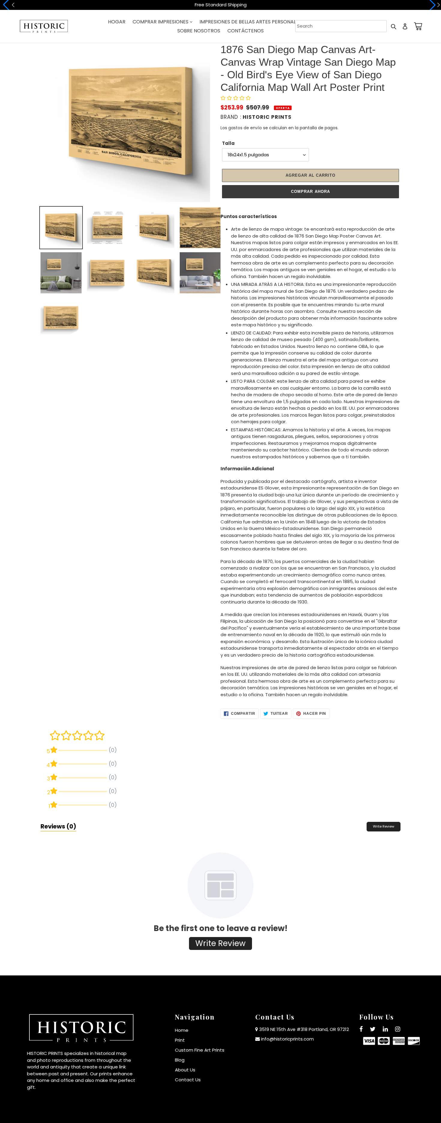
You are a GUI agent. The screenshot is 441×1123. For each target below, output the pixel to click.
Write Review (383, 826)
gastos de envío (245, 128)
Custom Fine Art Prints (199, 1050)
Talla (228, 143)
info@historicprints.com (287, 1039)
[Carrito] (417, 26)
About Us (185, 1070)
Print (180, 1040)
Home (181, 1030)
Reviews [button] (58, 826)
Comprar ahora (310, 191)
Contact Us (188, 1080)
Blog (179, 1060)
